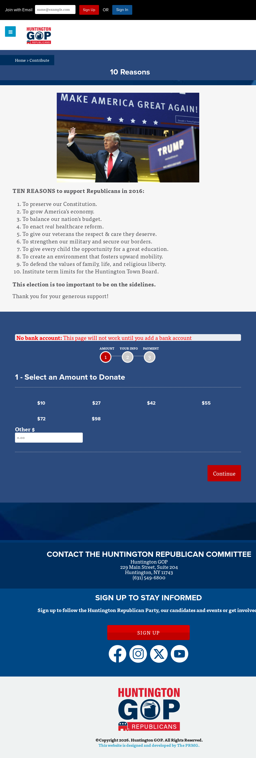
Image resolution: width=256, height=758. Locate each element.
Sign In (122, 9)
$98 (96, 419)
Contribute (39, 60)
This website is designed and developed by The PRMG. (149, 745)
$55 (206, 403)
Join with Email (18, 9)
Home (22, 60)
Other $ (25, 429)
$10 (41, 403)
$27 (96, 403)
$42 (151, 403)
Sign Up (148, 632)
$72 (41, 419)
